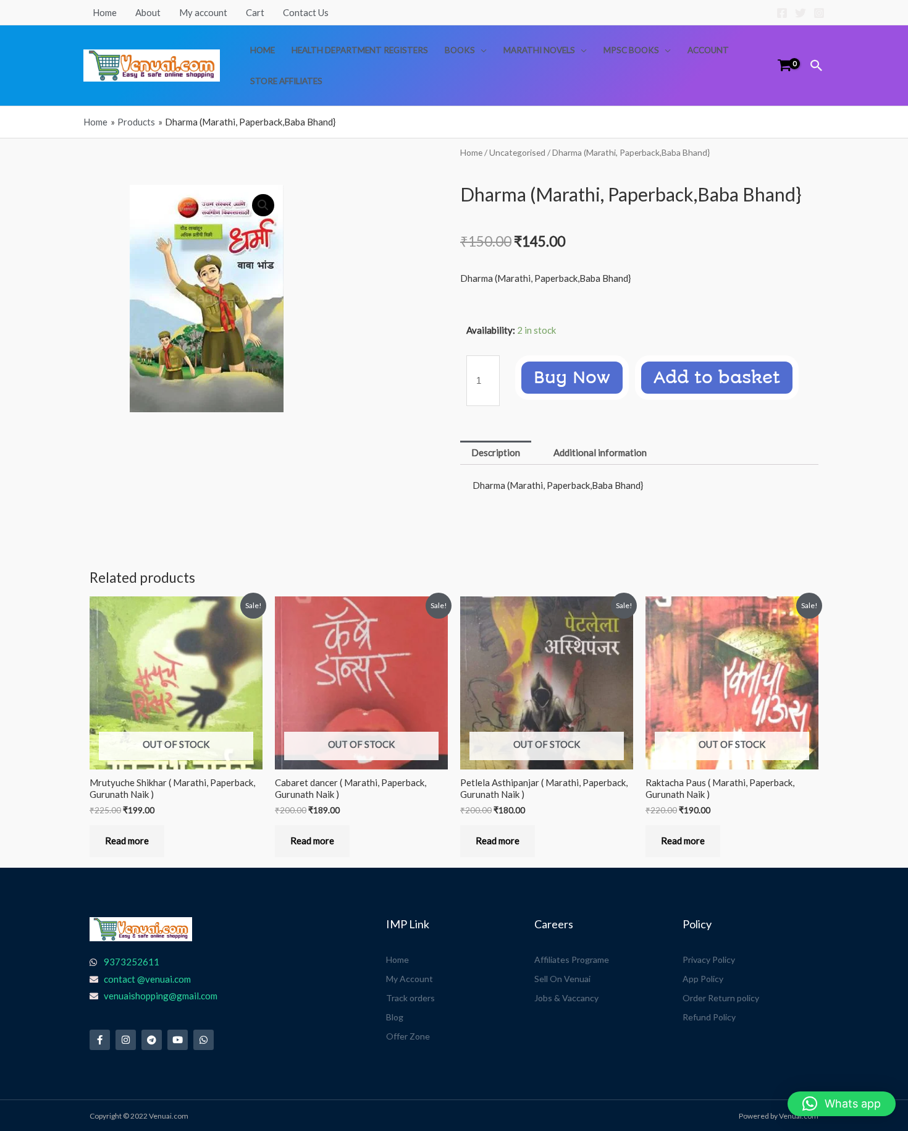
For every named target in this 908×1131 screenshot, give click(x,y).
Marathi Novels (539, 50)
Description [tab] (495, 452)
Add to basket (717, 378)
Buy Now (572, 378)
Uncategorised (517, 152)
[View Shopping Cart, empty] (784, 65)
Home (105, 12)
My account (203, 12)
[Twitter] (800, 13)
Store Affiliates (286, 81)
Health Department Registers (360, 50)
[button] (817, 65)
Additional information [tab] (600, 452)
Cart (255, 12)
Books (460, 50)
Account (708, 50)
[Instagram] (819, 13)
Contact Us (306, 12)
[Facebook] (782, 13)
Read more (127, 840)
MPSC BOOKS (631, 50)
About (148, 12)
